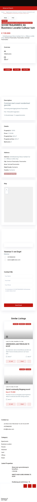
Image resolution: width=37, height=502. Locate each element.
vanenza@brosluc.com (13, 260)
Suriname (15, 167)
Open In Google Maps (10, 173)
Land (33, 12)
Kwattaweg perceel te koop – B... (21, 482)
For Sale (4, 20)
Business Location (17, 12)
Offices (3, 455)
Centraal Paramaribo (13, 164)
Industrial (29, 12)
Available (16, 341)
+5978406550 (11, 257)
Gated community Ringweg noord (18, 389)
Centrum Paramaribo (11, 37)
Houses (24, 12)
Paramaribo (20, 37)
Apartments (9, 12)
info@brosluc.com (9, 429)
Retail (3, 458)
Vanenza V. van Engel (12, 252)
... (8, 353)
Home (2, 12)
